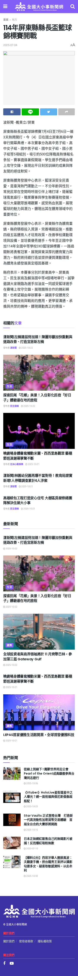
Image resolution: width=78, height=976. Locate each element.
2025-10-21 (33, 464)
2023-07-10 (32, 848)
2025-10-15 (32, 829)
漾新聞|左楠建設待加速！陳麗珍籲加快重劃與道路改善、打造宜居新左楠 (37, 339)
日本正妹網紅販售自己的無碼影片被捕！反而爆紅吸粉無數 (48, 840)
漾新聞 (13, 347)
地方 (14, 20)
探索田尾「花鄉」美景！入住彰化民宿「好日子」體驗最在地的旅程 (37, 397)
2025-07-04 (10, 45)
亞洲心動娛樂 (16, 464)
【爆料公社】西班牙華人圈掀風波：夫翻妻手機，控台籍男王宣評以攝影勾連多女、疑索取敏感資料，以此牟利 (48, 864)
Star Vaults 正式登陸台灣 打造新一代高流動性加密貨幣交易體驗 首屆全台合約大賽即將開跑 (48, 819)
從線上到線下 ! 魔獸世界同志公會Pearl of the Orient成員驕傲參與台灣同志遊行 (49, 773)
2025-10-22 (27, 347)
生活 (9, 386)
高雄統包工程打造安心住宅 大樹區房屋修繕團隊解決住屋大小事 (37, 500)
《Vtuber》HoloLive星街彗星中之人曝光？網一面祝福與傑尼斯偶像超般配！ (48, 796)
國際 (9, 645)
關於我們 (9, 941)
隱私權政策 (45, 941)
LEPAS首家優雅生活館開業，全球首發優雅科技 (38, 734)
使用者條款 (26, 941)
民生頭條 (14, 406)
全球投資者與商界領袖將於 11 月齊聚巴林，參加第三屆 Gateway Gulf (37, 656)
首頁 (5, 20)
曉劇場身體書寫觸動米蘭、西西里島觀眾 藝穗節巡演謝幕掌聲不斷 (37, 456)
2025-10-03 (32, 876)
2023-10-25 (32, 806)
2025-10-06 (32, 783)
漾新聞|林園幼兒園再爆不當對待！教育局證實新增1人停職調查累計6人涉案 (37, 478)
